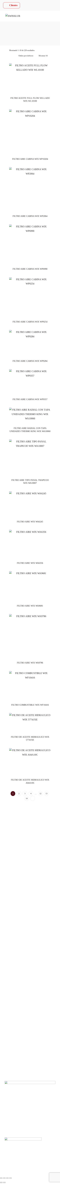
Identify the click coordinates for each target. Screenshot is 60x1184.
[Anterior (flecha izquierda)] (1, 1182)
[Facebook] (7, 848)
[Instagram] (15, 848)
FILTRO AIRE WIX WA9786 (30, 663)
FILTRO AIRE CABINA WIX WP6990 (30, 269)
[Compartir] (7, 1178)
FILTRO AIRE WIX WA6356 (30, 563)
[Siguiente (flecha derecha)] (4, 1182)
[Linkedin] (23, 848)
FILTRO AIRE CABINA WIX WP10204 (30, 159)
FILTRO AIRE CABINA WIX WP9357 (30, 399)
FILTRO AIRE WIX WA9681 (30, 606)
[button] (30, 1041)
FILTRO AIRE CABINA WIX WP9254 (30, 322)
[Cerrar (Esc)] (10, 1178)
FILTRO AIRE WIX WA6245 (30, 522)
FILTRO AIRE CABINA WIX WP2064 (30, 216)
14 (27, 798)
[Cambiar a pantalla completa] (4, 1178)
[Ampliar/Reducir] (1, 1178)
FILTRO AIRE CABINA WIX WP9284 (30, 361)
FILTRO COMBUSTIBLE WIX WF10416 (30, 705)
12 (40, 793)
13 (46, 793)
